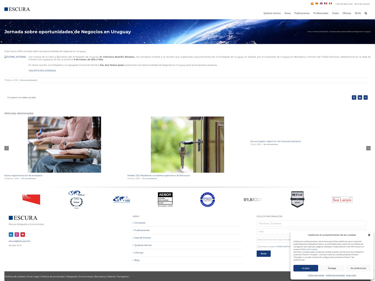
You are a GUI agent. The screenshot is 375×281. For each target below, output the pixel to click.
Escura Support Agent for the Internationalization (275, 141)
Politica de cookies (15, 276)
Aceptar (306, 268)
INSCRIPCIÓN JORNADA (42, 70)
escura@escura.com (19, 241)
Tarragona (122, 276)
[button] (369, 235)
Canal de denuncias (344, 4)
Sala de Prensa (142, 237)
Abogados (71, 276)
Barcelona (100, 276)
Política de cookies (316, 275)
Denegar (332, 268)
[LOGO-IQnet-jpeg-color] (207, 193)
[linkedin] (11, 234)
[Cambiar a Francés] (325, 3)
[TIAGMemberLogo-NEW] (121, 197)
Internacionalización (29, 80)
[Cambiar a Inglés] (321, 3)
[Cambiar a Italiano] (330, 3)
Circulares (139, 222)
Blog (136, 260)
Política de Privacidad (286, 246)
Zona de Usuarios (362, 4)
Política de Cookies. (309, 249)
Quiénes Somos (142, 245)
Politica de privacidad (52, 276)
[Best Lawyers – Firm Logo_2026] (342, 197)
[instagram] (17, 234)
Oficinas (138, 252)
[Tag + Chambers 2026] (76, 191)
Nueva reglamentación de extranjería (23, 175)
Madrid (111, 276)
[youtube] (23, 234)
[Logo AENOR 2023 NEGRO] (165, 193)
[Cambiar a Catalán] (316, 3)
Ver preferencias (358, 268)
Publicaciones (142, 230)
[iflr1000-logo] (252, 198)
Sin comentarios (29, 178)
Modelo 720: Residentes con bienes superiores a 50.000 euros (158, 175)
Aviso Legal (351, 275)
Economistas (86, 276)
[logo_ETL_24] (31, 195)
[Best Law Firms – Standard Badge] (297, 192)
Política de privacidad (335, 275)
